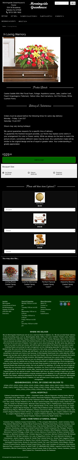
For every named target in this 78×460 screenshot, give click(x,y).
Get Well (14, 16)
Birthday (5, 16)
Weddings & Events (9, 21)
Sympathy (58, 16)
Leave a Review (46, 309)
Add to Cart (39, 160)
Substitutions (45, 313)
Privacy (43, 311)
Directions (5, 313)
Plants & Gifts (45, 16)
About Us (43, 303)
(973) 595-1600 (14, 12)
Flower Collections (28, 16)
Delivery (43, 307)
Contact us (44, 305)
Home (4, 26)
